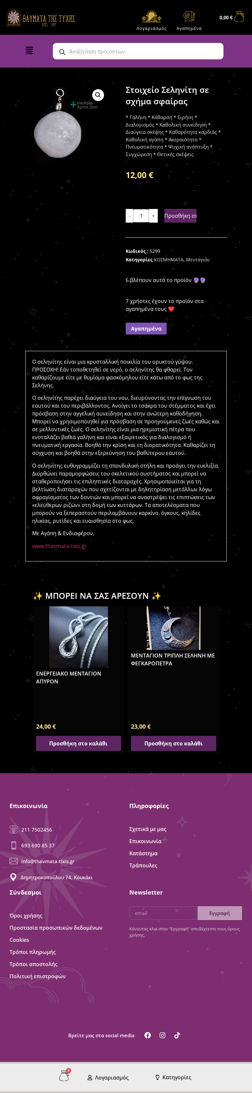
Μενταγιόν (198, 259)
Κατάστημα (143, 853)
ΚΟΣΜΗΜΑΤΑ (168, 259)
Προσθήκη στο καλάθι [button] (78, 743)
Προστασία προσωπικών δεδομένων (56, 927)
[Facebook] (147, 1035)
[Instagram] (162, 1035)
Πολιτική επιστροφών (38, 976)
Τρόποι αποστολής (33, 964)
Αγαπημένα (189, 28)
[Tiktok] (177, 1035)
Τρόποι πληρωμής (33, 952)
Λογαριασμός (151, 28)
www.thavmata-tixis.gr (59, 546)
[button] (34, 51)
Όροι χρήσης (26, 915)
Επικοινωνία (145, 841)
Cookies (19, 940)
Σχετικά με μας (147, 829)
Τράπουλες (143, 865)
